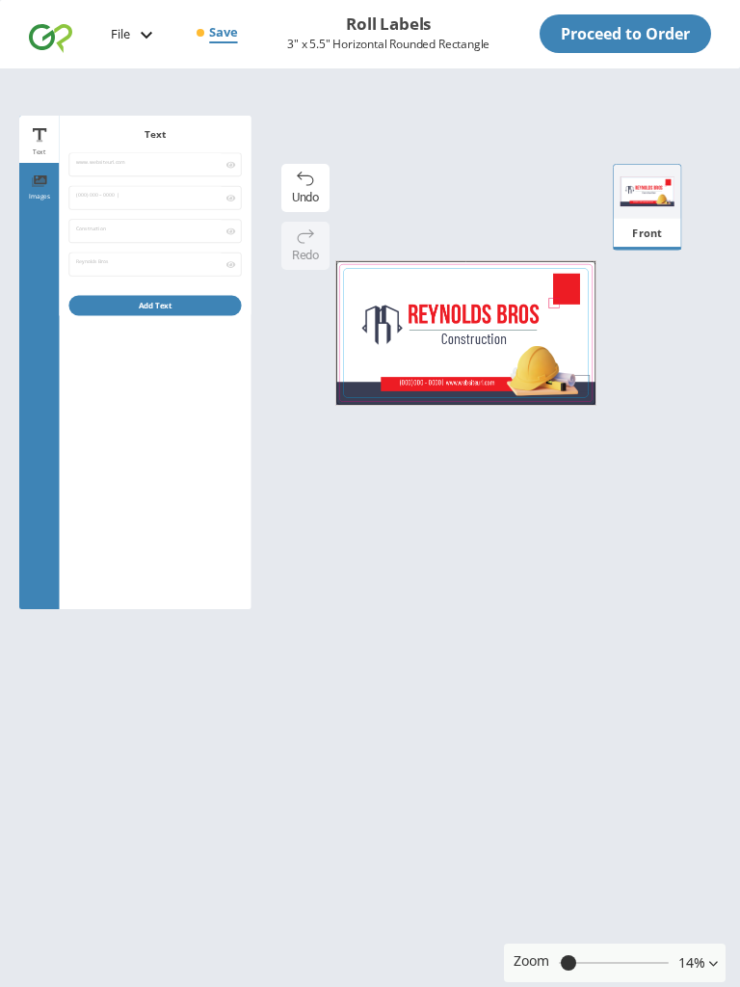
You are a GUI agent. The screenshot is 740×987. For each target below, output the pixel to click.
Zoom (531, 960)
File (120, 33)
